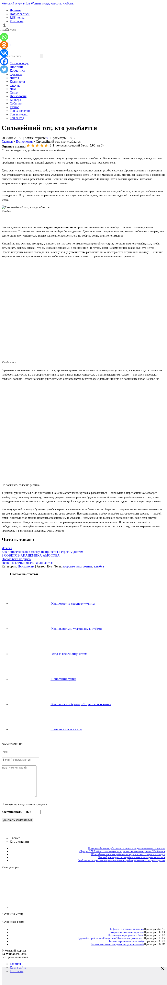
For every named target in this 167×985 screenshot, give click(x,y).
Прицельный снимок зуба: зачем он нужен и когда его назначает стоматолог (126, 848)
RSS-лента (17, 17)
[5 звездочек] (46, 145)
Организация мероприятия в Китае (126, 935)
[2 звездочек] (33, 145)
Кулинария (17, 81)
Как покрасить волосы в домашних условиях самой (117, 944)
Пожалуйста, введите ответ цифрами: (25, 804)
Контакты (16, 21)
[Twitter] (4, 69)
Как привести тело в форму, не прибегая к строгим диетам (42, 551)
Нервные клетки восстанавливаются (27, 562)
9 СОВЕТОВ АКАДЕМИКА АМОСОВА (31, 555)
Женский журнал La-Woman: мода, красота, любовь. (38, 3)
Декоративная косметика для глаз (127, 932)
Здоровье (16, 74)
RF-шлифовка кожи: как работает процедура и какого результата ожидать (128, 854)
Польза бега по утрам (16, 559)
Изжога (7, 548)
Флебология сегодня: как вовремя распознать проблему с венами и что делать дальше (121, 860)
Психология (18, 96)
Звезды (15, 85)
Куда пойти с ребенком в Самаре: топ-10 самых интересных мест (111, 938)
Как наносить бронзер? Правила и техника (81, 704)
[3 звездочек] (37, 145)
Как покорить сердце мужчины (73, 603)
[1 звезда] (28, 145)
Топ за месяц (18, 114)
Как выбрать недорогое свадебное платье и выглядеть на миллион (131, 857)
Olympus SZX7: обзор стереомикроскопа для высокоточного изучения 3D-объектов (122, 851)
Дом (13, 88)
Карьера (15, 99)
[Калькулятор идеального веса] (148, 906)
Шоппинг (16, 67)
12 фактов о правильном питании (127, 929)
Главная (7, 141)
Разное (14, 107)
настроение (84, 566)
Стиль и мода (19, 63)
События (16, 103)
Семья (14, 92)
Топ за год (17, 118)
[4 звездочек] (42, 145)
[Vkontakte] (4, 53)
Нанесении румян (63, 679)
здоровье (69, 566)
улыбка (99, 566)
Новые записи (20, 14)
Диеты (14, 78)
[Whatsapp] (4, 37)
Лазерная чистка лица (66, 729)
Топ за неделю (20, 110)
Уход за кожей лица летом (69, 654)
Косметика (17, 70)
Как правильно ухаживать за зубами (76, 628)
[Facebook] (4, 61)
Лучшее (15, 10)
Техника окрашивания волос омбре (127, 941)
